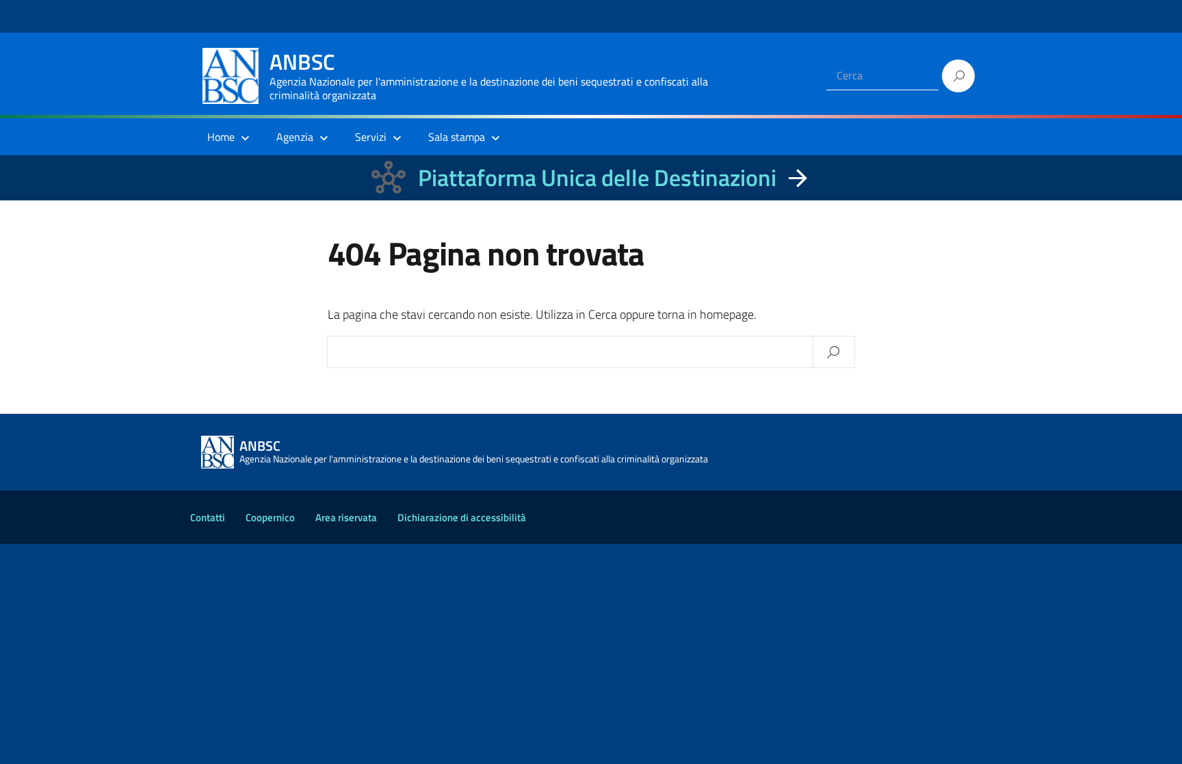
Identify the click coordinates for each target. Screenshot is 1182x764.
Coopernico (270, 517)
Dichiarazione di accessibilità (461, 517)
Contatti (207, 517)
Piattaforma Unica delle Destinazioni (597, 177)
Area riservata (346, 517)
